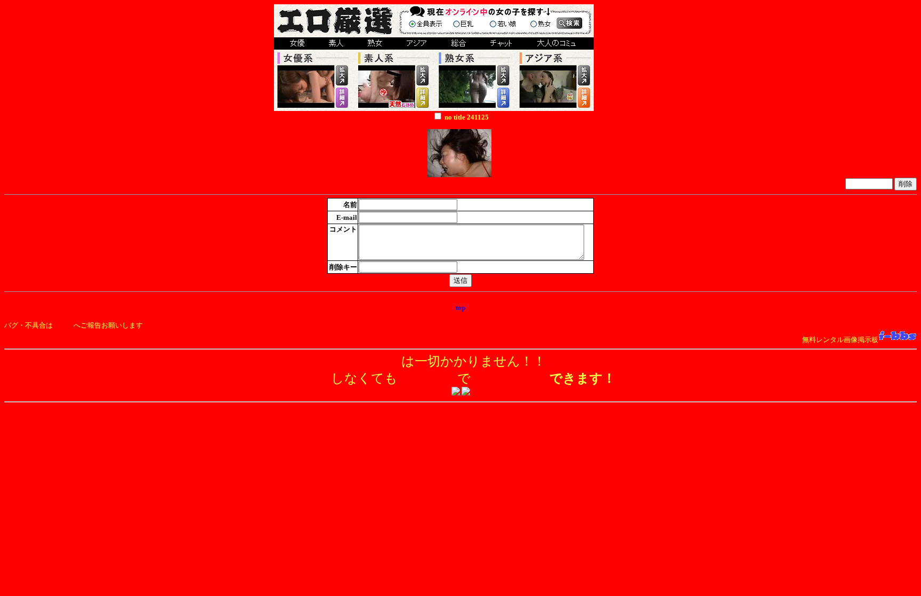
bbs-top (461, 299)
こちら (63, 325)
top (460, 308)
